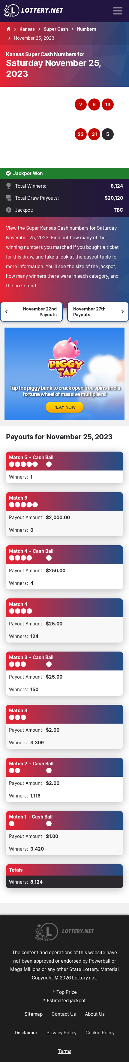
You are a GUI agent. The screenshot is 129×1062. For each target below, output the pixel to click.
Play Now (64, 407)
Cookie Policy (100, 1033)
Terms (64, 1051)
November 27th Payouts (89, 311)
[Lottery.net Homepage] (8, 29)
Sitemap (34, 1014)
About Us (95, 1014)
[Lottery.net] (34, 15)
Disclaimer (26, 1033)
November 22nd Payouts (40, 311)
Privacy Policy (61, 1033)
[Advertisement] (41, 127)
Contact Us (64, 1014)
